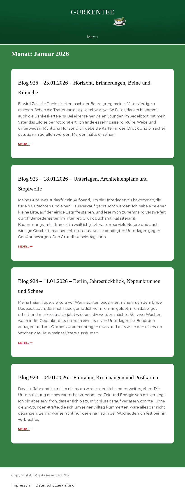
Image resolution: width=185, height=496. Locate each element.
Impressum (21, 485)
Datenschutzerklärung (55, 485)
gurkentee (92, 12)
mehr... (24, 144)
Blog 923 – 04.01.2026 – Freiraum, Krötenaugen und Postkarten (88, 377)
